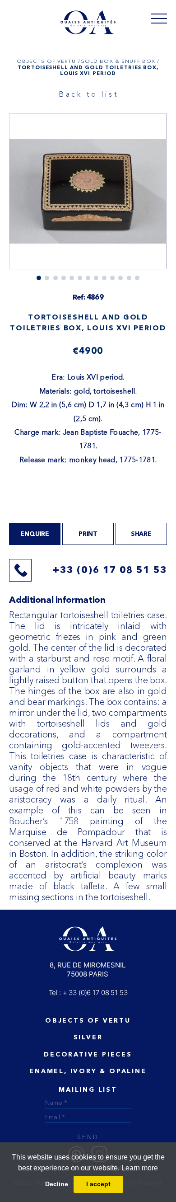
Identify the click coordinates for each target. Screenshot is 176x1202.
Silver (88, 1037)
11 (129, 278)
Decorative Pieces (88, 1055)
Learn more (139, 1168)
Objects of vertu (88, 1021)
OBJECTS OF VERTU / (48, 61)
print (88, 534)
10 (120, 278)
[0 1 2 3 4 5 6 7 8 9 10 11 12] (88, 197)
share (141, 534)
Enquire (34, 534)
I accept (98, 1184)
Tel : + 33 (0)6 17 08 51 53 (88, 992)
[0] (159, 18)
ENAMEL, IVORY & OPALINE (87, 1071)
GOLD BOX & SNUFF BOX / (120, 61)
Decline (56, 1184)
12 (137, 278)
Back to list (89, 94)
